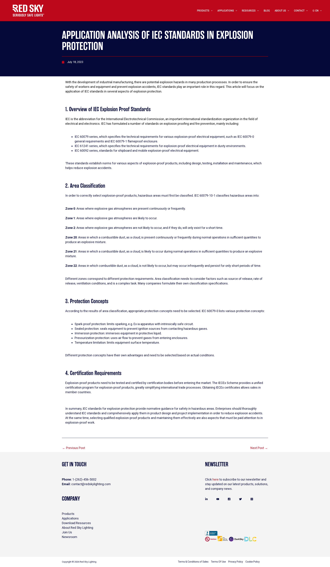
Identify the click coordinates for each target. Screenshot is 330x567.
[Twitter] (240, 499)
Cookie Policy (252, 561)
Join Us (67, 532)
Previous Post (73, 448)
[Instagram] (251, 499)
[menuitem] (317, 10)
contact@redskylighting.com (86, 484)
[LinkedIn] (206, 499)
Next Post (259, 448)
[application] (210, 10)
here (215, 479)
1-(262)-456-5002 (79, 479)
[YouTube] (217, 499)
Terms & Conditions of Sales (193, 561)
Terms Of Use (218, 561)
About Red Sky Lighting (77, 527)
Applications (70, 518)
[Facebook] (229, 499)
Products (203, 10)
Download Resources (76, 523)
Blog (267, 10)
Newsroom (69, 537)
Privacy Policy (235, 561)
